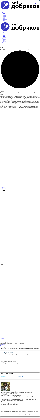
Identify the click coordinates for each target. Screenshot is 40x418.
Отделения (4, 36)
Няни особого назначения (5, 19)
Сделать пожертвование (4, 15)
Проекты (2, 38)
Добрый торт (4, 40)
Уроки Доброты (4, 17)
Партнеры (4, 13)
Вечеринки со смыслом (4, 16)
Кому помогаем (3, 187)
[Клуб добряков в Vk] (0, 44)
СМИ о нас (3, 338)
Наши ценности (4, 34)
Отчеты (2, 339)
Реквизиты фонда (4, 35)
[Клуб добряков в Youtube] (2, 44)
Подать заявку (4, 32)
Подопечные (2, 33)
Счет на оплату (2, 110)
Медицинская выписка (2, 109)
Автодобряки (4, 18)
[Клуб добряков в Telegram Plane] (3, 44)
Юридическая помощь (4, 39)
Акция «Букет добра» (4, 41)
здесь (16, 363)
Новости (2, 11)
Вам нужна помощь (3, 10)
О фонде (2, 12)
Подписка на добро (4, 37)
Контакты (4, 14)
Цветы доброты (4, 20)
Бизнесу (2, 42)
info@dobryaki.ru (3, 344)
